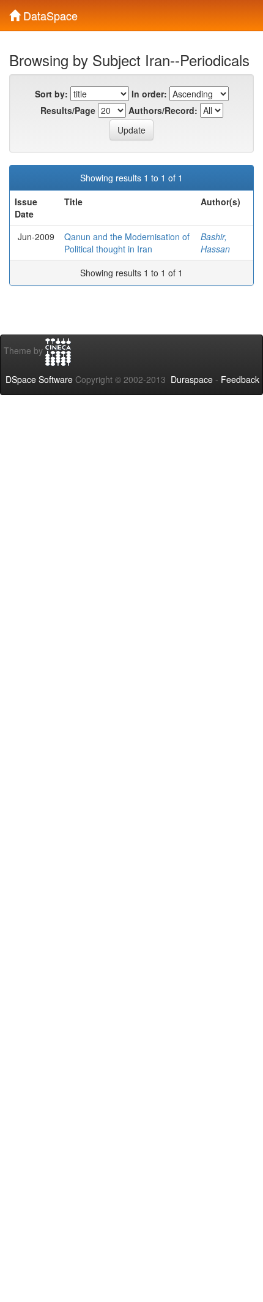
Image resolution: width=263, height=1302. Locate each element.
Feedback (240, 379)
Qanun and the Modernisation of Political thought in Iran (127, 242)
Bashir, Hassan (215, 242)
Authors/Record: (163, 110)
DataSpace (49, 12)
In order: (149, 94)
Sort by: (51, 94)
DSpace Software (39, 379)
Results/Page (67, 110)
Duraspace (192, 379)
